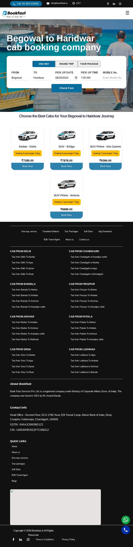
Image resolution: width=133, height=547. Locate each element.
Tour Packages (71, 231)
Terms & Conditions (45, 539)
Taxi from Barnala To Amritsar (25, 301)
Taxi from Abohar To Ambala (24, 322)
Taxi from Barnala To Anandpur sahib (28, 307)
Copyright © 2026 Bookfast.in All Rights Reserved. (33, 532)
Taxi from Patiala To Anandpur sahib (87, 339)
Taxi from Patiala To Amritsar (84, 334)
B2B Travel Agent (52, 239)
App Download (105, 231)
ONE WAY (44, 64)
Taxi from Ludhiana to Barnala (84, 372)
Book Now (27, 166)
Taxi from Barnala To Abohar (24, 289)
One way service (29, 231)
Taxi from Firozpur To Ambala (84, 295)
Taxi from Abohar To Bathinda (25, 339)
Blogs (14, 481)
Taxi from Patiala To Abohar (83, 322)
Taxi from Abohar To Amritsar (25, 328)
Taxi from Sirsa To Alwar (23, 372)
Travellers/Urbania (50, 231)
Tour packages (18, 464)
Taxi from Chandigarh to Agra (84, 268)
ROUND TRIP (67, 64)
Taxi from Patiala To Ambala (83, 328)
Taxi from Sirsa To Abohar (23, 355)
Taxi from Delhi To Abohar (23, 257)
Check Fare (67, 88)
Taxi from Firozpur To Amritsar (84, 301)
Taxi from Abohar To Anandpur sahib (28, 334)
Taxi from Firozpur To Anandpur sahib (87, 307)
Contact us (84, 239)
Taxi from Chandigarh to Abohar (85, 262)
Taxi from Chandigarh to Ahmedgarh (87, 274)
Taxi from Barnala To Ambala (25, 295)
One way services (20, 458)
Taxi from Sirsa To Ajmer (23, 366)
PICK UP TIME (89, 72)
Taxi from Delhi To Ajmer (23, 268)
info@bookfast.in (59, 3)
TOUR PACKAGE (89, 64)
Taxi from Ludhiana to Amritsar (84, 366)
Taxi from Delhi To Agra (22, 262)
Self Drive (88, 231)
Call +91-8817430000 (28, 3)
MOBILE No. (110, 72)
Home (14, 446)
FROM (15, 72)
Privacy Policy (68, 539)
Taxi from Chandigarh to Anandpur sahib (89, 257)
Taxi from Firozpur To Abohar (84, 289)
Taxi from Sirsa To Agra (22, 360)
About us (70, 239)
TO (35, 72)
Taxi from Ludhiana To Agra (83, 355)
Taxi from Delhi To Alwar (23, 274)
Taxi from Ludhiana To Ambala (84, 360)
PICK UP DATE (64, 72)
